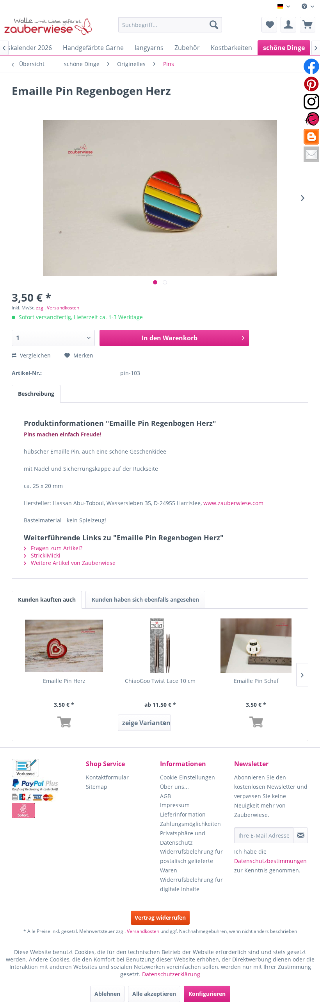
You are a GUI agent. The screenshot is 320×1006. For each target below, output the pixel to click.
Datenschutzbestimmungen (270, 861)
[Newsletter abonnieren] (300, 835)
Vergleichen (34, 355)
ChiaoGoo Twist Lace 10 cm (160, 680)
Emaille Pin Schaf (256, 680)
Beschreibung (36, 393)
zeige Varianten (146, 722)
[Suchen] (214, 24)
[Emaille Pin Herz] (64, 645)
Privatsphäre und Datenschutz (182, 837)
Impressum (175, 805)
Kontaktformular (107, 777)
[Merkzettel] (269, 24)
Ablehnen (107, 993)
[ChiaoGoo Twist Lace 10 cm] (160, 645)
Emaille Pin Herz (64, 680)
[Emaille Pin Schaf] (256, 645)
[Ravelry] (311, 119)
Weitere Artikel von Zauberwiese (72, 562)
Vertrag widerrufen (160, 917)
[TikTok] (311, 137)
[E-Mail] (311, 154)
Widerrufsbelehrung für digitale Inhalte (191, 884)
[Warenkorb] (307, 24)
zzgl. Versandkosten (57, 307)
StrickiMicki (44, 555)
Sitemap (96, 786)
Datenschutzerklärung (171, 974)
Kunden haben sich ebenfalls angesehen (145, 599)
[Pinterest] (311, 84)
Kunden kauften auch (47, 599)
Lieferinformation (183, 814)
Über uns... (174, 786)
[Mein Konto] (288, 24)
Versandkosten (143, 931)
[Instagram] (311, 101)
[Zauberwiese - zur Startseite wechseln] (48, 26)
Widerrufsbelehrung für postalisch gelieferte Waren (191, 861)
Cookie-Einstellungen (187, 777)
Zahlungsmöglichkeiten (190, 823)
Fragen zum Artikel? (55, 548)
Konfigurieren (207, 993)
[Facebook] (311, 66)
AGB (165, 796)
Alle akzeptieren (154, 993)
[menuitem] (308, 6)
